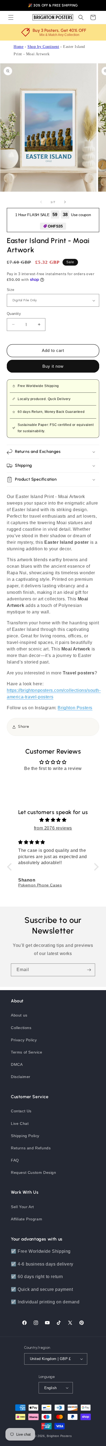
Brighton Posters (59, 1436)
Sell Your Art (22, 1207)
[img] (53, 820)
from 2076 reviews (53, 828)
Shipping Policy (25, 1136)
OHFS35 (55, 226)
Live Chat (20, 1123)
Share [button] (23, 726)
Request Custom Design (33, 1172)
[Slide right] (65, 202)
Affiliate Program (26, 1219)
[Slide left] (41, 202)
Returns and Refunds (31, 1148)
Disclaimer (20, 1076)
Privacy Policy (24, 1040)
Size (10, 290)
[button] (11, 17)
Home (18, 47)
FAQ (15, 1160)
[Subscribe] (89, 969)
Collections (21, 1028)
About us (19, 1015)
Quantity (14, 314)
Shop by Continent (43, 47)
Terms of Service (26, 1052)
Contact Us (21, 1111)
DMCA (17, 1064)
